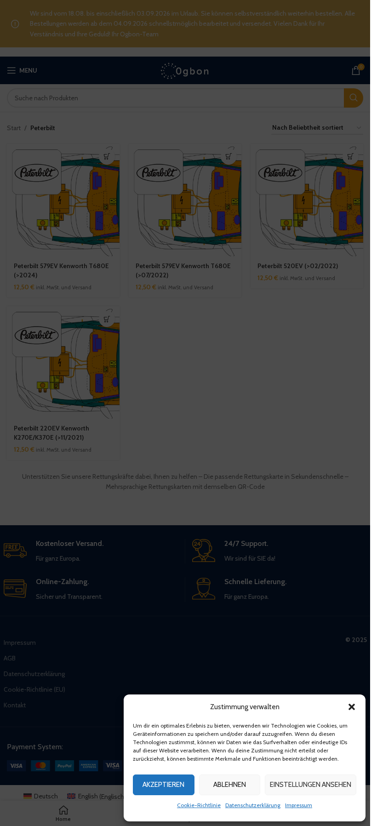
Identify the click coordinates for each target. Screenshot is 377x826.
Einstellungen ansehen (310, 784)
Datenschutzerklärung (252, 805)
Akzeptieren (163, 784)
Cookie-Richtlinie (199, 805)
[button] (351, 706)
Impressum (298, 805)
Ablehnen (229, 784)
